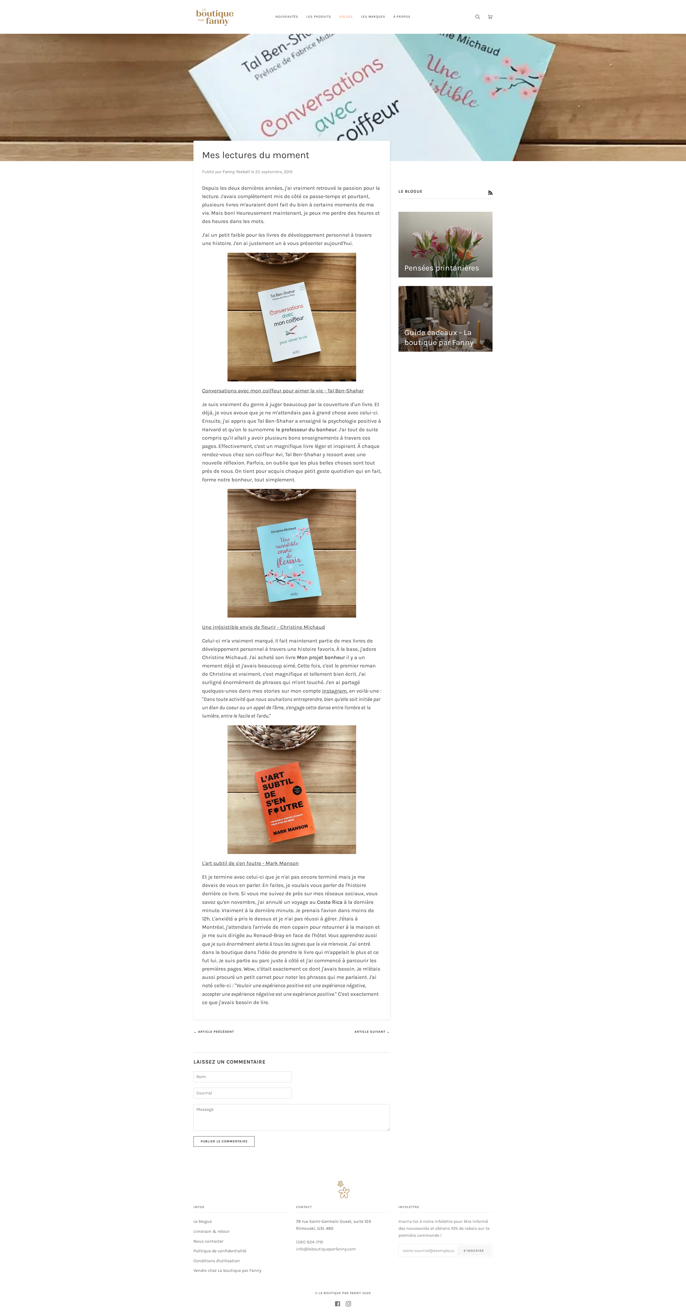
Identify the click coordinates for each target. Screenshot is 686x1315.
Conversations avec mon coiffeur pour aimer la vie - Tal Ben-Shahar (283, 391)
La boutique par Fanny (340, 1293)
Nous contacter (208, 1241)
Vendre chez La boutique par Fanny (227, 1270)
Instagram (334, 691)
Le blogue (202, 1221)
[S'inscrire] (662, 1292)
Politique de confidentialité (219, 1250)
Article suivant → (372, 1032)
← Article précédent (213, 1032)
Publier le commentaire (224, 1141)
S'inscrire (474, 1251)
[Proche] (669, 1263)
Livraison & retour (211, 1231)
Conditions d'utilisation (216, 1260)
